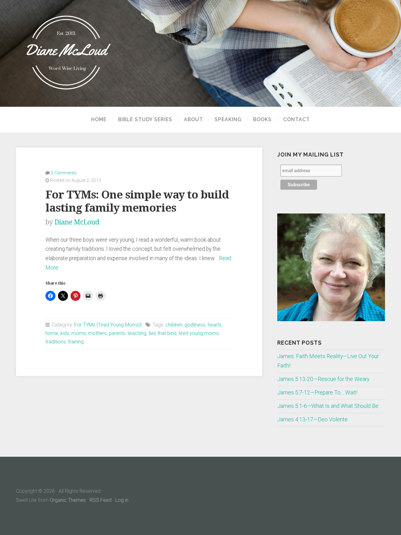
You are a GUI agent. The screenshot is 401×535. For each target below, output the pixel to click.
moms (78, 333)
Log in (121, 500)
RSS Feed (101, 500)
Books (262, 119)
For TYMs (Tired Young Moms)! (108, 325)
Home (99, 119)
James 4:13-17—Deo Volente (312, 419)
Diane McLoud (77, 222)
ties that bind (162, 333)
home (51, 333)
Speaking (228, 119)
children (173, 325)
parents (117, 333)
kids (64, 333)
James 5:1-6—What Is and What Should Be (327, 406)
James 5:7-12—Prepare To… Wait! (317, 392)
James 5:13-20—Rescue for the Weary (323, 379)
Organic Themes (68, 500)
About (193, 119)
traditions (55, 342)
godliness (195, 325)
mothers (97, 333)
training (76, 342)
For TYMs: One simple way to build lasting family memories (137, 201)
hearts (214, 325)
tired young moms (199, 333)
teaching (137, 333)
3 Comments (63, 172)
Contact (296, 119)
